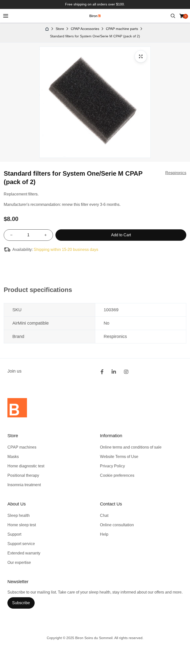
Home (47, 29)
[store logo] (95, 15)
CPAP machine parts (122, 29)
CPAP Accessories (85, 29)
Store (60, 29)
